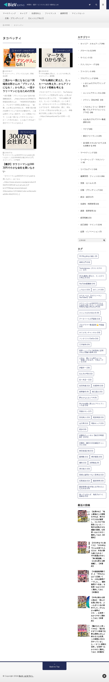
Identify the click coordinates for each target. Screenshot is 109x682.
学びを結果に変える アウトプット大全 (91, 404)
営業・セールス (86, 183)
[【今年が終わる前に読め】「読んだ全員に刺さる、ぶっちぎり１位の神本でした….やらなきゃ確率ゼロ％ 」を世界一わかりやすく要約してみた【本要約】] (84, 602)
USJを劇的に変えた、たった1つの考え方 (55, 73)
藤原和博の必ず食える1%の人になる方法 (91, 487)
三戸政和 (17, 160)
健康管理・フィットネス (90, 176)
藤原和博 (98, 481)
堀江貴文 (97, 392)
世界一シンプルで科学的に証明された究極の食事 (91, 351)
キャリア (23, 13)
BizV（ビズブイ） (26, 676)
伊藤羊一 (84, 368)
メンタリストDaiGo (88, 338)
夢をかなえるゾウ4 (88, 398)
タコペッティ (10, 73)
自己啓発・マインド (88, 224)
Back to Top (55, 666)
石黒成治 (84, 481)
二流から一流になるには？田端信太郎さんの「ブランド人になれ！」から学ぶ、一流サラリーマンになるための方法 (19, 85)
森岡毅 (52, 76)
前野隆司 (84, 392)
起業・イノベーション (89, 231)
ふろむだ (84, 290)
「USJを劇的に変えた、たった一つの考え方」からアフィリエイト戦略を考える (55, 84)
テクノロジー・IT (87, 64)
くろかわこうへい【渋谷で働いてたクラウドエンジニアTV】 (94, 109)
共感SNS (98, 386)
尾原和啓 (98, 417)
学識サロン (85, 411)
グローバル (85, 50)
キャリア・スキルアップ (24, 51)
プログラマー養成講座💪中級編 (91, 326)
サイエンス (85, 57)
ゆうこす (98, 290)
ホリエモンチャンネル (89, 332)
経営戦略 (84, 218)
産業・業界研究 (86, 211)
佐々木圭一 (85, 380)
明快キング (97, 423)
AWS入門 (84, 262)
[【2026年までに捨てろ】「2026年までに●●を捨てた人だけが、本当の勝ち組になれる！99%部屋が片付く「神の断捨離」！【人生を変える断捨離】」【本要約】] (84, 548)
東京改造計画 (86, 451)
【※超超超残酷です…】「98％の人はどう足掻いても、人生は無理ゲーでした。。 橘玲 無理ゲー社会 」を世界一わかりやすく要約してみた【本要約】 (98, 581)
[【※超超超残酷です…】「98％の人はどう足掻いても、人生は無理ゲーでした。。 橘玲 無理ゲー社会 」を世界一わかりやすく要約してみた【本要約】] (84, 576)
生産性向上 (36, 13)
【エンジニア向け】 (36, 18)
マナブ (86, 129)
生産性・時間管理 (87, 204)
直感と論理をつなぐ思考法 (91, 475)
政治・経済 (85, 197)
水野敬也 (94, 463)
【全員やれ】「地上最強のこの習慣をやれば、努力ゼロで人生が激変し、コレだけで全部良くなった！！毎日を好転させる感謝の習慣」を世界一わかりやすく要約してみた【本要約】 (98, 524)
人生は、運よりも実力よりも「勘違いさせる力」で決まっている (91, 360)
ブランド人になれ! (22, 73)
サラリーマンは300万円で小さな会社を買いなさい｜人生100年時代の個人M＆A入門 (91, 305)
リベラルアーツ (86, 169)
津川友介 (84, 469)
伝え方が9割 (86, 374)
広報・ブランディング (14, 18)
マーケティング (9, 13)
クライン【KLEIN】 (91, 100)
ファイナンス (50, 13)
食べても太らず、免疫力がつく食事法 (91, 495)
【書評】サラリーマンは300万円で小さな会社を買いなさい (19, 168)
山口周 (83, 423)
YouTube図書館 (87, 284)
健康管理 (64, 13)
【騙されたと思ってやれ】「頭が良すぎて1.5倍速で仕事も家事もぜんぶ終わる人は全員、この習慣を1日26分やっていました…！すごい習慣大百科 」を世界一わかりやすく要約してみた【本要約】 (98, 639)
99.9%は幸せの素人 (88, 256)
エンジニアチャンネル (92, 93)
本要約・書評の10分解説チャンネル (91, 444)
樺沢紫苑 (96, 457)
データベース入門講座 (89, 319)
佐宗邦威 (84, 386)
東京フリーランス (90, 136)
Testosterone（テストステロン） (90, 269)
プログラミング (86, 78)
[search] (104, 240)
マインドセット (78, 13)
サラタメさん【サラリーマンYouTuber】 (90, 296)
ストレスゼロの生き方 (89, 313)
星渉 (82, 429)
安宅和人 (84, 417)
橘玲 (82, 463)
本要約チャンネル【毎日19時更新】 (91, 436)
